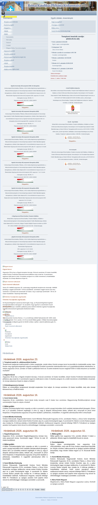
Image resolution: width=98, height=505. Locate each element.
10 (32, 489)
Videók (6, 31)
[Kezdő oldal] (49, 6)
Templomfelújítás (9, 66)
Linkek (6, 63)
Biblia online (55, 28)
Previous (5, 306)
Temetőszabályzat (9, 54)
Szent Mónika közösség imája (60, 31)
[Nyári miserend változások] (11, 281)
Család (8, 45)
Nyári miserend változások (11, 284)
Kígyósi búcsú (7, 269)
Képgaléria (7, 28)
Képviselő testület (9, 51)
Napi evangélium (56, 22)
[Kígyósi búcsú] (8, 266)
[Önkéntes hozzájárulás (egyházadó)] (14, 297)
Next (9, 306)
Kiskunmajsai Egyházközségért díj (14, 57)
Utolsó (43, 489)
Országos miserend (57, 25)
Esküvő (8, 42)
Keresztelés (9, 37)
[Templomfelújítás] (9, 17)
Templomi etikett (9, 60)
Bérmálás (9, 40)
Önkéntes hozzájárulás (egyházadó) (14, 299)
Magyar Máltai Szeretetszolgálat (16, 48)
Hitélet (6, 34)
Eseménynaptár (9, 25)
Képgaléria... (73, 141)
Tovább (37, 489)
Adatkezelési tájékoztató (11, 69)
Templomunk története (11, 22)
